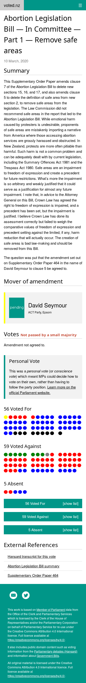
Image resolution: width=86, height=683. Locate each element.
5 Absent (53, 529)
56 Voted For (51, 503)
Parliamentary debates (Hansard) (55, 651)
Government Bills (48, 656)
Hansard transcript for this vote (32, 556)
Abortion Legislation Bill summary (33, 565)
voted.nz (12, 5)
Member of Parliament (51, 609)
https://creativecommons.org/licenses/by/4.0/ (36, 640)
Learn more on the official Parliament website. (42, 389)
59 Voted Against (50, 516)
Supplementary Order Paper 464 (33, 575)
